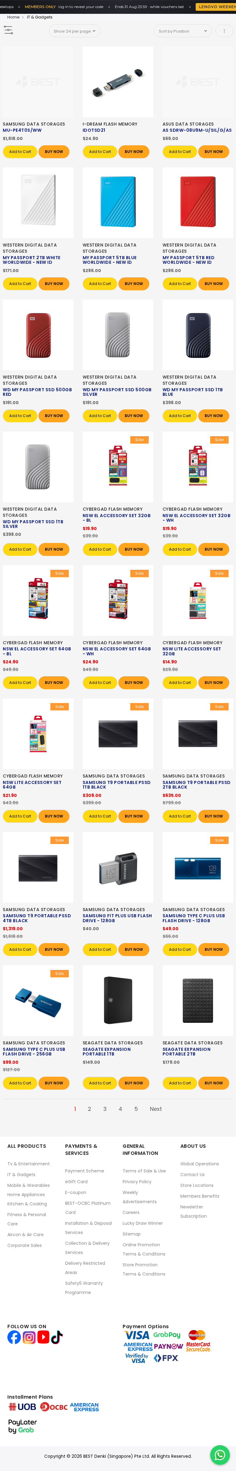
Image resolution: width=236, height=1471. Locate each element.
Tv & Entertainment (28, 1164)
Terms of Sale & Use (144, 1171)
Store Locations (197, 1185)
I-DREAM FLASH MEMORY (110, 124)
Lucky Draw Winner (143, 1223)
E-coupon (75, 1192)
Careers (131, 1212)
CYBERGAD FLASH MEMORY (113, 509)
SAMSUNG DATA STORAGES (34, 124)
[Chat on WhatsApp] (220, 1455)
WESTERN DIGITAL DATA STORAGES (30, 248)
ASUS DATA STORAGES (188, 124)
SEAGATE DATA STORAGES (113, 1043)
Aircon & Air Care (25, 1235)
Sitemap (132, 1234)
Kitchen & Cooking (27, 1204)
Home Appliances (26, 1195)
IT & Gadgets (21, 1175)
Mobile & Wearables (28, 1185)
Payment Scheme (84, 1171)
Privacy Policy (137, 1182)
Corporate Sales (24, 1245)
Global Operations (199, 1164)
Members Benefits (199, 1196)
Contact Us (192, 1175)
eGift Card (76, 1182)
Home (13, 17)
